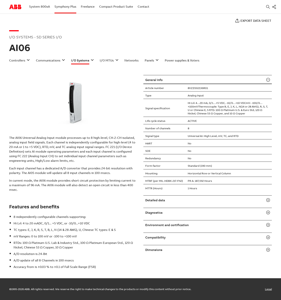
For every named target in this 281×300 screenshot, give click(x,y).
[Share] (275, 7)
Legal (268, 289)
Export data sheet (255, 21)
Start (15, 7)
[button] (19, 61)
